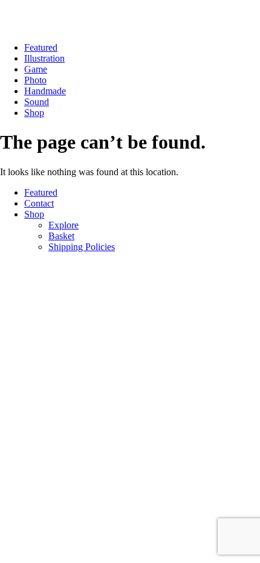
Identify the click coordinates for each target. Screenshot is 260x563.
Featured (40, 47)
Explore (63, 225)
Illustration (44, 58)
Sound (36, 102)
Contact (39, 203)
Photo (35, 80)
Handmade (45, 91)
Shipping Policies (81, 247)
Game (35, 69)
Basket (61, 236)
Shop (34, 113)
